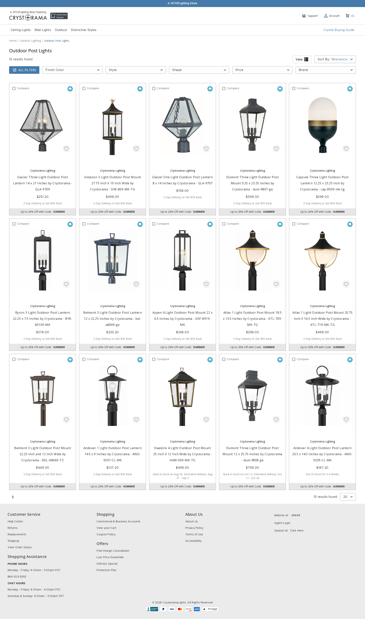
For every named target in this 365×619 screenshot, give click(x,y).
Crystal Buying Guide (338, 30)
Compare (23, 88)
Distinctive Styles (84, 30)
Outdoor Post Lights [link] (56, 40)
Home (13, 40)
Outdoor (61, 30)
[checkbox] (13, 88)
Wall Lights (42, 30)
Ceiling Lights (21, 30)
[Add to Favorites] (66, 149)
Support (313, 16)
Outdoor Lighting (30, 40)
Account (334, 16)
